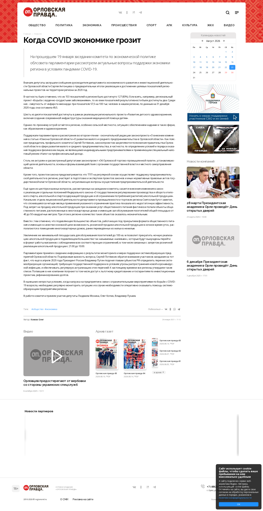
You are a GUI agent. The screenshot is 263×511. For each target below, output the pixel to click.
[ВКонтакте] (166, 309)
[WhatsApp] (174, 309)
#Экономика (51, 309)
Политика (64, 25)
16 (232, 62)
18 (200, 67)
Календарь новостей (213, 35)
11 (200, 62)
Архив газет (104, 331)
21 (219, 67)
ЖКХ (210, 25)
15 (226, 62)
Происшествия (124, 25)
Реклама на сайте (83, 499)
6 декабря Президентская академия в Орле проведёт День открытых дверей (212, 265)
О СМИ (64, 499)
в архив (157, 372)
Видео (229, 25)
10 (194, 62)
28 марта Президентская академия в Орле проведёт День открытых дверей (212, 206)
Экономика (91, 25)
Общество (37, 25)
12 (207, 62)
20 (213, 67)
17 (194, 67)
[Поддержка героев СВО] (213, 120)
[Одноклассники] (170, 309)
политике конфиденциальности (235, 497)
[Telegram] (179, 309)
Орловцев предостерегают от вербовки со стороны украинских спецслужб (54, 383)
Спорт (152, 25)
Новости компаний (200, 161)
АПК (169, 25)
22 (226, 67)
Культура (189, 25)
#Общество (38, 309)
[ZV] (213, 152)
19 (207, 67)
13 (213, 62)
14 (219, 62)
